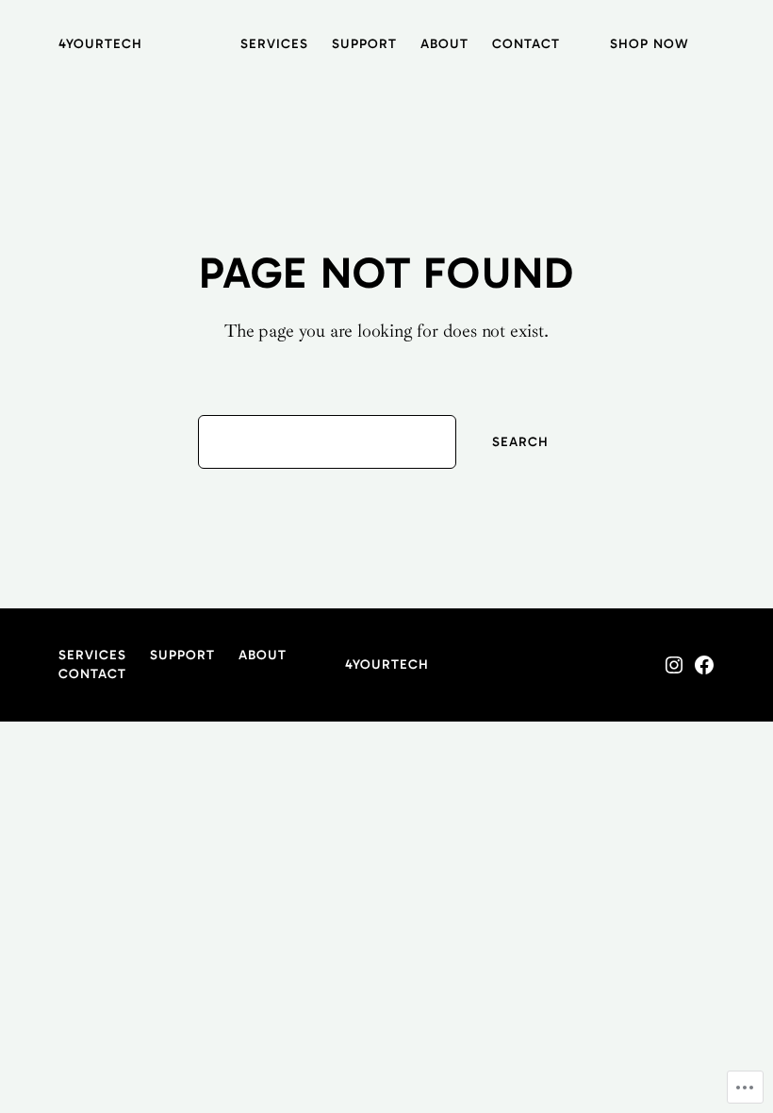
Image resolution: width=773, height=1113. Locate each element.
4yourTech (100, 44)
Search (520, 442)
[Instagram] (674, 665)
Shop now (649, 44)
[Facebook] (704, 665)
